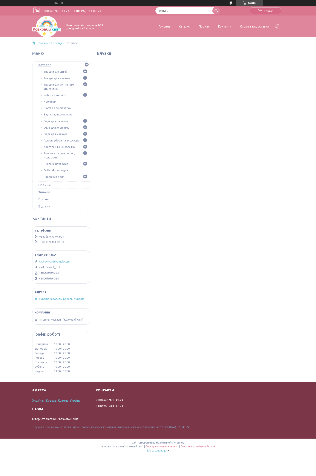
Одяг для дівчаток (56, 121)
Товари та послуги (51, 43)
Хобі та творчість (55, 95)
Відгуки (44, 206)
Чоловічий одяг (54, 176)
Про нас (204, 26)
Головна (164, 26)
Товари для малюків (57, 78)
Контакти (225, 26)
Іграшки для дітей (55, 71)
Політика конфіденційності (198, 446)
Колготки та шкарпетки (59, 146)
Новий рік (50, 101)
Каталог (184, 26)
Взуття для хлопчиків (58, 114)
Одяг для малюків (55, 133)
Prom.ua (179, 442)
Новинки (45, 185)
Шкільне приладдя (56, 163)
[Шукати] (216, 10)
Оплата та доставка (254, 26)
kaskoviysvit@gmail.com (54, 261)
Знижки (44, 192)
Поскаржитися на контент (162, 446)
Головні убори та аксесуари (62, 140)
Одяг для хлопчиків (56, 127)
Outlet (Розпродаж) (56, 170)
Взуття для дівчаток (57, 107)
